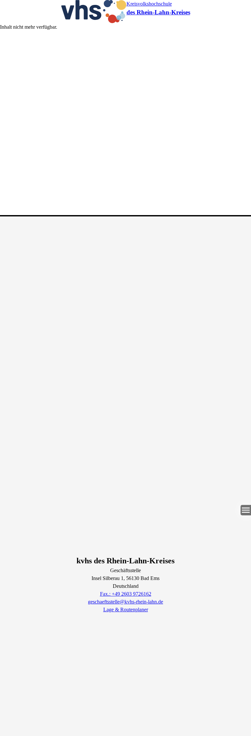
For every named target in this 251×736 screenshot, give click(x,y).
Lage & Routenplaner (125, 609)
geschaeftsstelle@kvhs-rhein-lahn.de (125, 601)
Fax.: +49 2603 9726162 (125, 594)
